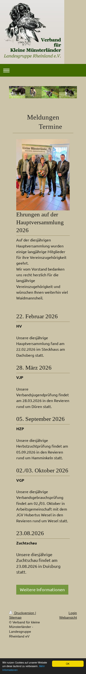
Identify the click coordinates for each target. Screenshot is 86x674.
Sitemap (15, 617)
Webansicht (68, 617)
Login (73, 613)
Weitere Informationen (42, 589)
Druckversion (24, 613)
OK (68, 663)
